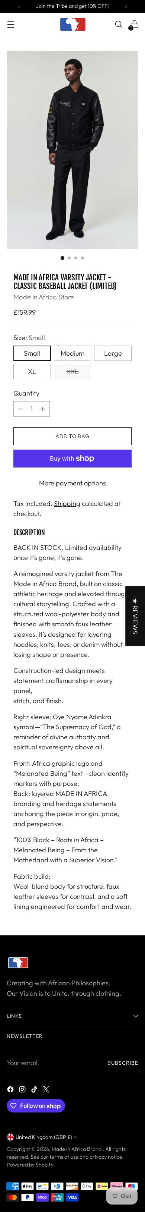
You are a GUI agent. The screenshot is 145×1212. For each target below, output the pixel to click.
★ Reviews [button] (135, 616)
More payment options (72, 483)
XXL (72, 371)
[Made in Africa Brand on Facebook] (11, 1091)
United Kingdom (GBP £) (44, 1137)
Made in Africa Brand (77, 1149)
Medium (72, 353)
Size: (29, 337)
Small (32, 353)
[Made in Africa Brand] (72, 24)
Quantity (26, 393)
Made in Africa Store (43, 297)
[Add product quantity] (42, 409)
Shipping (67, 503)
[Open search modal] (118, 24)
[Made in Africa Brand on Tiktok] (34, 1091)
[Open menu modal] (10, 24)
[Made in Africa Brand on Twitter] (46, 1091)
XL (32, 371)
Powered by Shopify (30, 1164)
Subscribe (123, 1063)
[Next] (125, 6)
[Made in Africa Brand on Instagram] (23, 1091)
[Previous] (19, 6)
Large (113, 353)
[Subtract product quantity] (20, 409)
